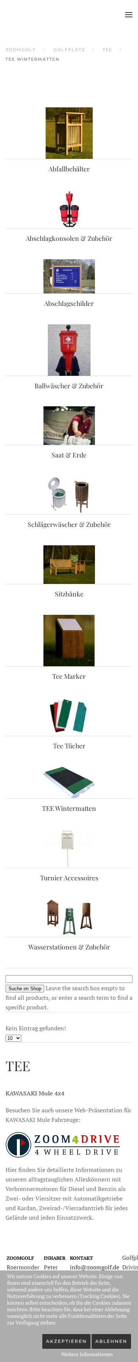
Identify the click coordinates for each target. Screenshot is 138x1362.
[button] (128, 14)
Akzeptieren (66, 1341)
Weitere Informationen (87, 1354)
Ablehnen (111, 1341)
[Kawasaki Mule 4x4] (63, 1144)
